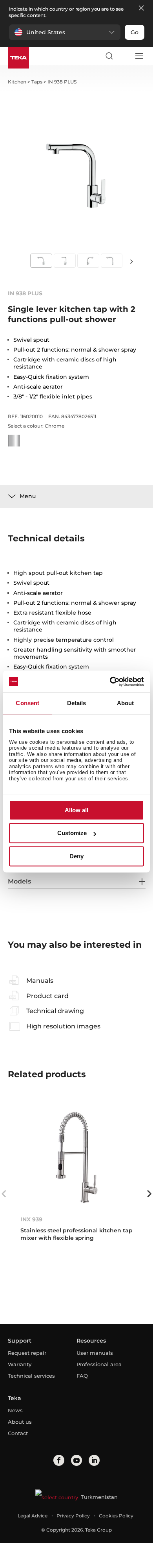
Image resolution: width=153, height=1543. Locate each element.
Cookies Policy (116, 1516)
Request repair (27, 1353)
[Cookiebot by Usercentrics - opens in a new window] (110, 681)
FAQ (82, 1376)
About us (20, 1422)
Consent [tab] (27, 703)
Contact (18, 1433)
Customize (72, 833)
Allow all (76, 810)
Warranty (19, 1364)
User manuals (94, 1353)
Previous (4, 1194)
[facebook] (58, 1460)
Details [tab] (76, 703)
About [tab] (125, 703)
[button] (65, 32)
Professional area (99, 1364)
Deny (76, 856)
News (15, 1410)
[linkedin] (94, 1460)
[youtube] (76, 1460)
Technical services (31, 1376)
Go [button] (134, 32)
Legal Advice (32, 1516)
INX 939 (31, 1219)
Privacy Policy (73, 1516)
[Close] (141, 8)
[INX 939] (76, 1157)
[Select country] (124, 55)
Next (131, 261)
